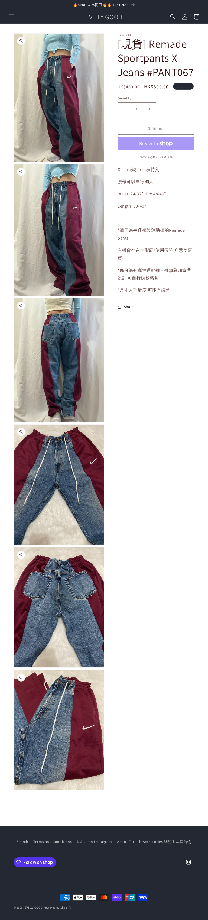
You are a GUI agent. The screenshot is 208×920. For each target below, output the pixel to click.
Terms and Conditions (52, 841)
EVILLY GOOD (34, 907)
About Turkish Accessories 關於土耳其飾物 (154, 841)
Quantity (124, 98)
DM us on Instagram (94, 841)
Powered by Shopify (57, 907)
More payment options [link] (156, 156)
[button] (11, 17)
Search (22, 841)
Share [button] (129, 306)
